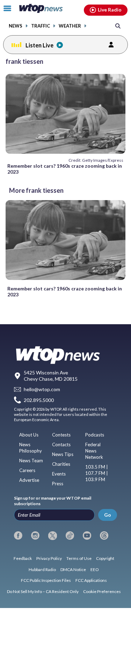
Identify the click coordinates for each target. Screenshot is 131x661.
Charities (61, 464)
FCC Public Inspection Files (46, 580)
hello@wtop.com (42, 389)
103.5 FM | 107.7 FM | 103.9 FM (96, 473)
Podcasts (94, 435)
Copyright (105, 558)
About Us (28, 435)
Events (59, 474)
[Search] (118, 26)
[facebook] (18, 535)
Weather (70, 26)
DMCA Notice (73, 569)
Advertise (29, 480)
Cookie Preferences (102, 591)
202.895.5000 (39, 400)
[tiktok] (70, 535)
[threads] (104, 535)
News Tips (62, 454)
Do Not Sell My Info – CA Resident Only (43, 591)
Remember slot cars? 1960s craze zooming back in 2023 (64, 169)
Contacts (61, 444)
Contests (61, 435)
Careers (27, 470)
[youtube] (87, 535)
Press (57, 483)
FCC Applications (91, 580)
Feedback (23, 558)
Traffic (40, 26)
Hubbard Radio (42, 569)
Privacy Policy (49, 558)
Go (107, 515)
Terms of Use (79, 558)
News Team (31, 460)
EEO (94, 569)
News (15, 26)
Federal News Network (94, 451)
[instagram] (35, 535)
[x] (52, 535)
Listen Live (39, 45)
